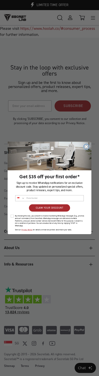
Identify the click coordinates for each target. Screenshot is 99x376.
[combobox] (20, 198)
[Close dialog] (86, 146)
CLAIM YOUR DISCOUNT (49, 208)
